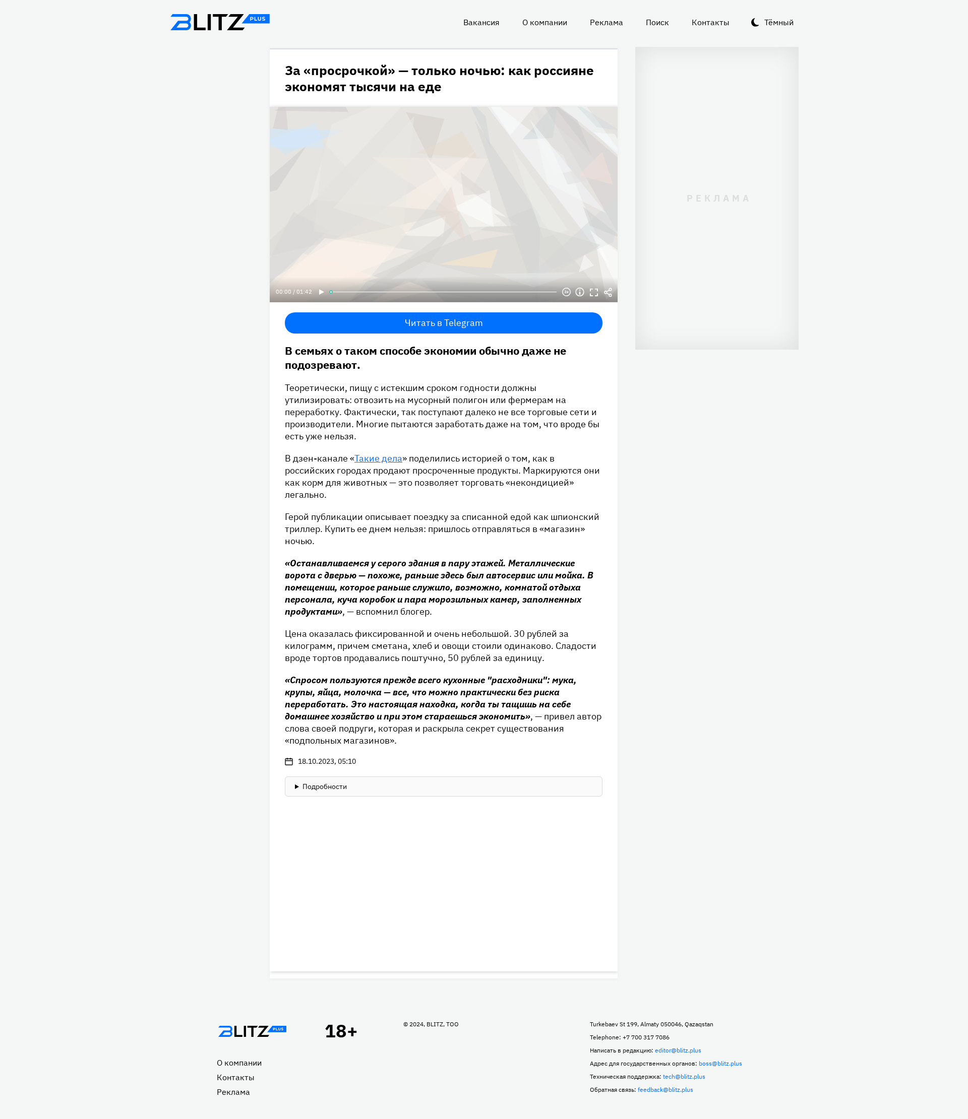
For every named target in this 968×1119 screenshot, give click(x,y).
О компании (544, 22)
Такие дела (378, 458)
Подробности (324, 786)
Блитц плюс (219, 22)
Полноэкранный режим (594, 292)
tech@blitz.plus (684, 1076)
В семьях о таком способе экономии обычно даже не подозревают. (425, 357)
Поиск (657, 22)
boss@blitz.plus (720, 1063)
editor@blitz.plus (678, 1050)
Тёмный (779, 22)
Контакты (711, 22)
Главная (252, 1031)
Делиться (608, 292)
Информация (580, 292)
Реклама (606, 22)
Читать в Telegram (444, 322)
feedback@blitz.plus (665, 1089)
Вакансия (481, 22)
